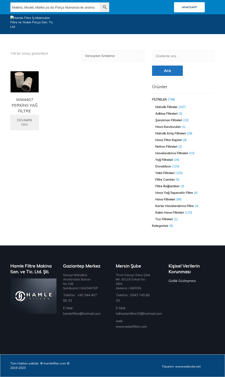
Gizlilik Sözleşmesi (182, 281)
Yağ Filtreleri (164, 160)
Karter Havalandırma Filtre (174, 206)
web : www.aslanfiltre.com (131, 324)
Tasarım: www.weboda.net (181, 366)
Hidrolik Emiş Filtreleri (170, 133)
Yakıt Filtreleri (164, 173)
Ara (167, 70)
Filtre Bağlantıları (167, 186)
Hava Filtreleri (165, 199)
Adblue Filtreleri (166, 113)
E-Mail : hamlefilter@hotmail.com (82, 311)
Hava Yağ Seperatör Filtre (174, 193)
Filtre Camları (165, 179)
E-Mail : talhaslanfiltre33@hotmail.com (139, 311)
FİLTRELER (159, 99)
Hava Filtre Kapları (168, 140)
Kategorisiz (160, 226)
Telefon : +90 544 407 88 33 (80, 298)
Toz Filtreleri (164, 219)
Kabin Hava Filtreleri (169, 212)
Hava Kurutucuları (168, 127)
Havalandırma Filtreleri (171, 153)
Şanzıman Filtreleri (168, 120)
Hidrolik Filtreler (166, 107)
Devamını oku (24, 122)
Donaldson (163, 166)
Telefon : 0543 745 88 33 (133, 298)
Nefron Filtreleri (166, 146)
